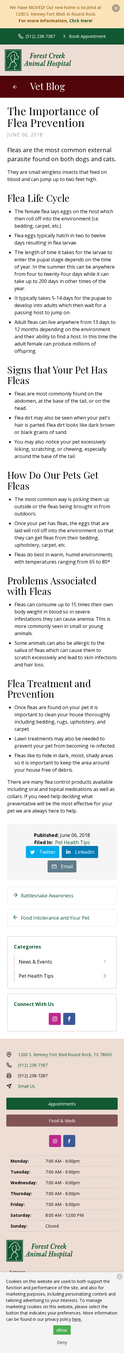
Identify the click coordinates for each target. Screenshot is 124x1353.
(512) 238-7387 (33, 1065)
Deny (62, 1342)
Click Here (80, 20)
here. (77, 1319)
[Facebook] (69, 1019)
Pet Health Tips (72, 842)
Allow (62, 1330)
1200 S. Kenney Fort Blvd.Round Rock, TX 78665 (65, 1054)
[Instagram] (55, 1019)
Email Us (26, 1086)
